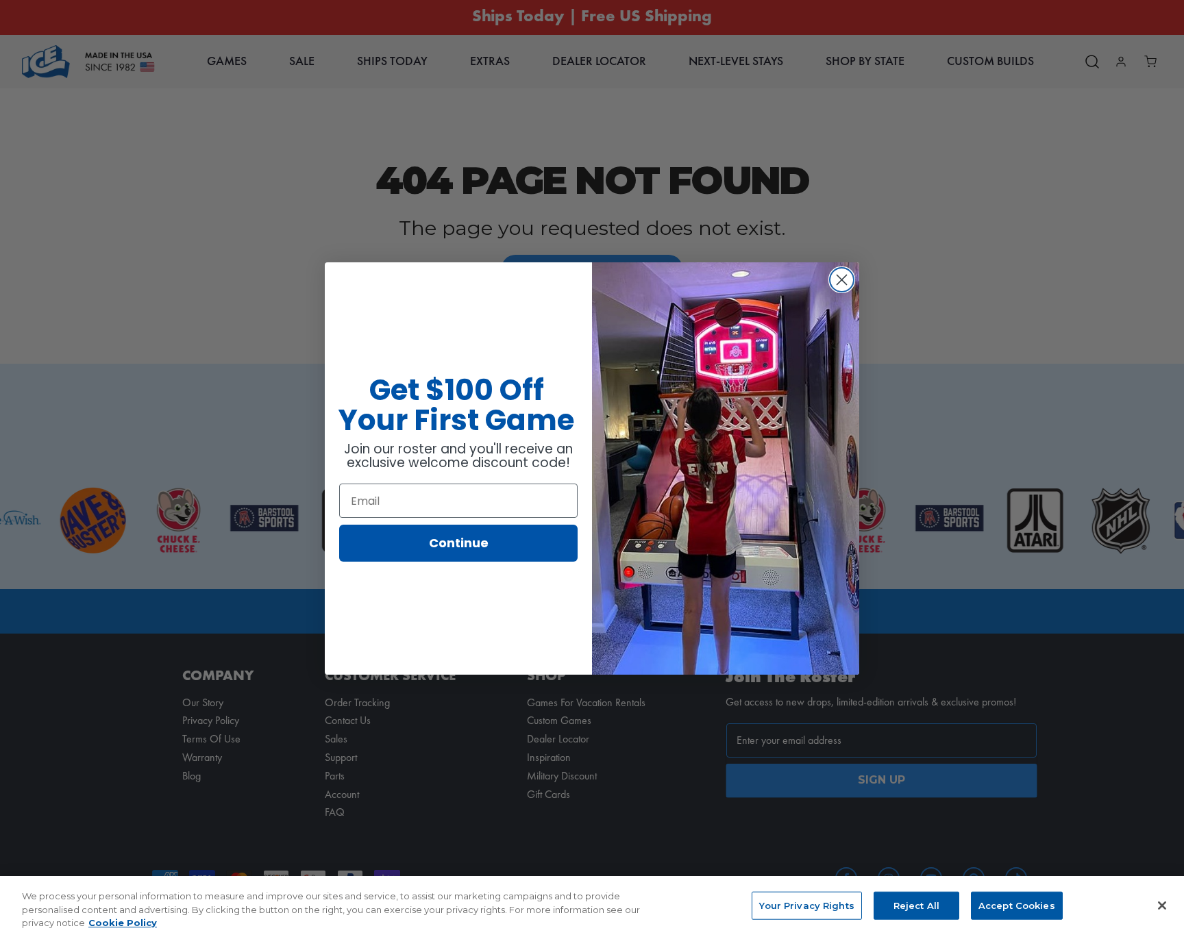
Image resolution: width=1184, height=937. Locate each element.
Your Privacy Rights (806, 904)
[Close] (1162, 905)
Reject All (916, 904)
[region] (592, 906)
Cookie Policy (122, 922)
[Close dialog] (842, 280)
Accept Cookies (1016, 904)
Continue (459, 542)
